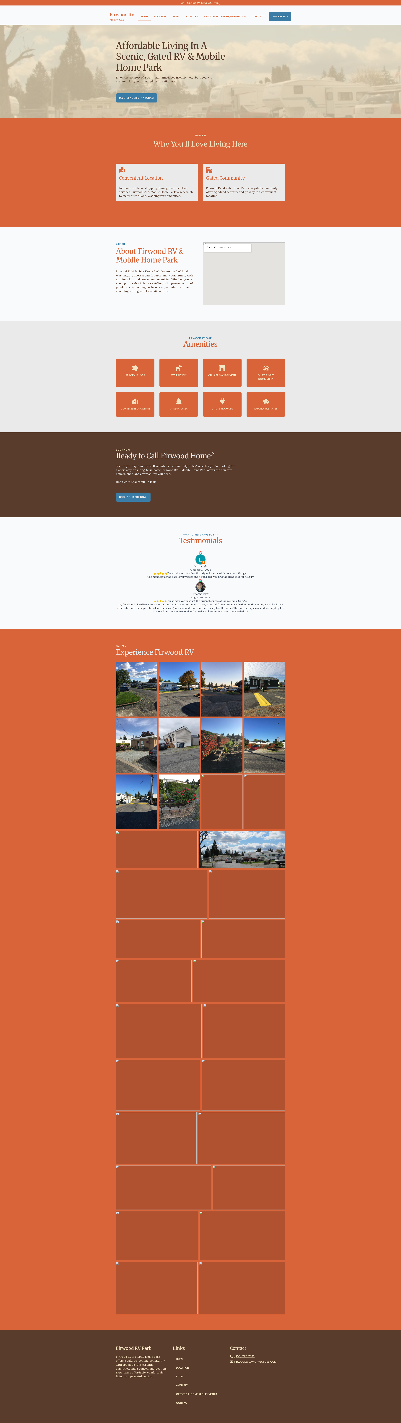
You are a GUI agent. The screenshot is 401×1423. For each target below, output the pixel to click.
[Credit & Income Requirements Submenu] (246, 16)
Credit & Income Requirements (223, 16)
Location (160, 16)
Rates (176, 16)
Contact (258, 16)
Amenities (192, 16)
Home (144, 16)
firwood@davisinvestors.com (255, 1362)
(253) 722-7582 (244, 1356)
